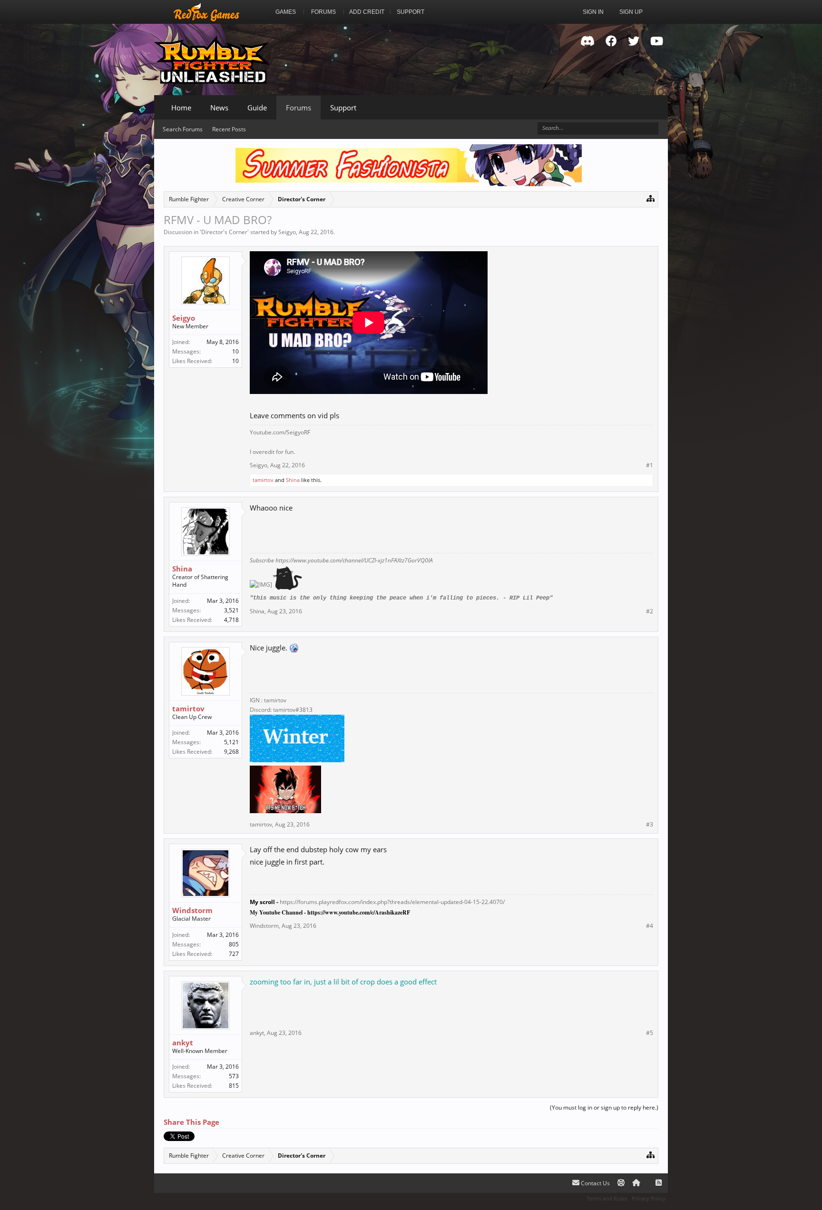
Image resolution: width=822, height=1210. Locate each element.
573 (234, 1076)
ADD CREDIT (366, 12)
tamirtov (263, 479)
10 (235, 351)
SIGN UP (631, 12)
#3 (649, 824)
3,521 (231, 610)
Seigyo (287, 232)
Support (343, 107)
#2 (649, 611)
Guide (257, 107)
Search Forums (183, 129)
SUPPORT (410, 12)
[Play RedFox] (206, 12)
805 (234, 944)
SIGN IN (593, 12)
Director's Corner (224, 232)
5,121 (231, 742)
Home (181, 107)
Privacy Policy (648, 1198)
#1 (649, 465)
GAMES (285, 12)
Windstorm (192, 910)
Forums (298, 107)
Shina (293, 479)
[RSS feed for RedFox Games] (658, 1183)
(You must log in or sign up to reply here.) (604, 1107)
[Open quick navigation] (650, 198)
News (219, 107)
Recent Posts (229, 129)
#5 (649, 1033)
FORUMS (323, 12)
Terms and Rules (607, 1198)
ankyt (182, 1042)
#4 (649, 926)
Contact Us (594, 1183)
